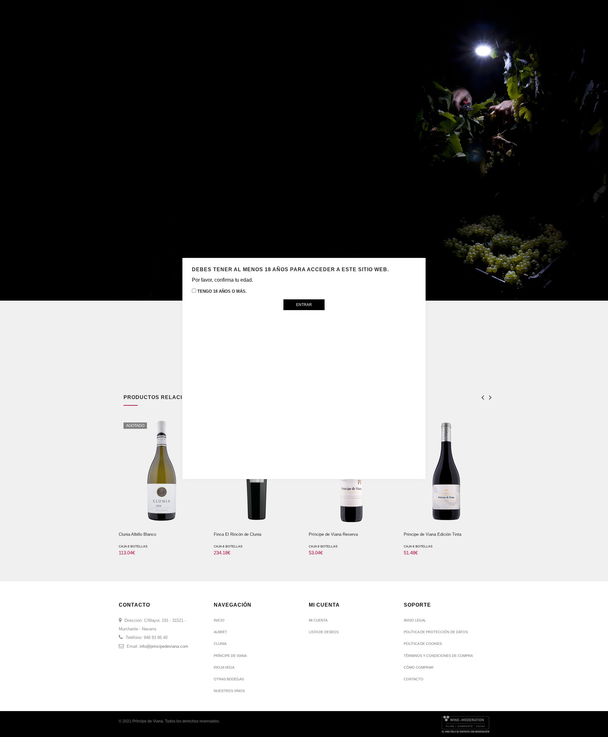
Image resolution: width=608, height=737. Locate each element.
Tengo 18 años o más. (221, 291)
